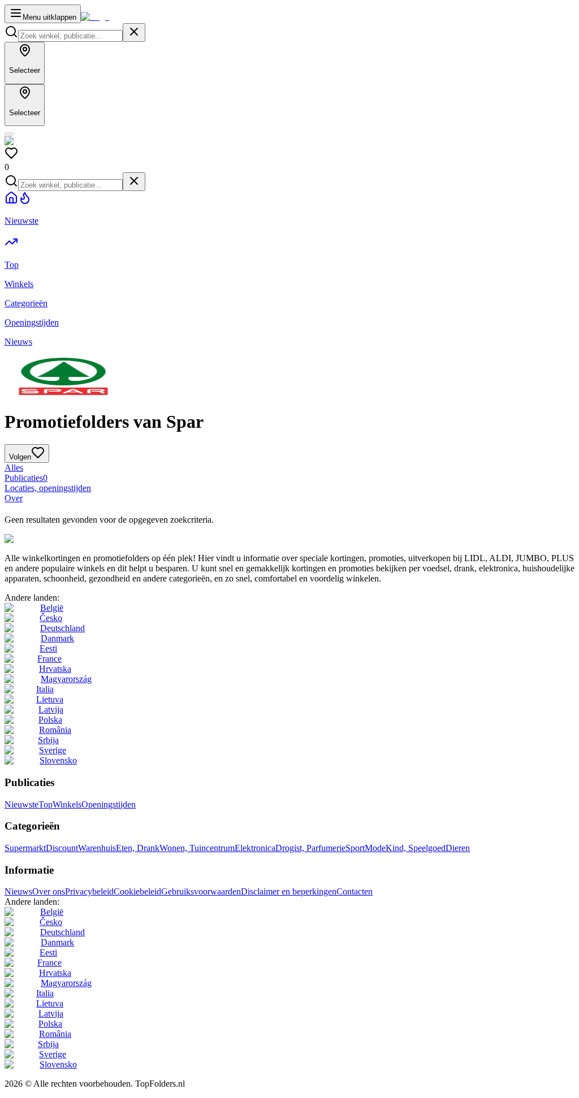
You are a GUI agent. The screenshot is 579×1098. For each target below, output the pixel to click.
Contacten (354, 891)
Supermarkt (25, 848)
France (49, 658)
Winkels (67, 804)
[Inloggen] (9, 134)
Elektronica (255, 848)
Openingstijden (108, 804)
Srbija (48, 740)
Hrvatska (55, 669)
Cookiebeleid (137, 891)
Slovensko (58, 760)
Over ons (48, 891)
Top (45, 804)
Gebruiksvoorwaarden (201, 891)
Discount (62, 848)
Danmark (57, 638)
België (51, 608)
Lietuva (49, 699)
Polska (50, 719)
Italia (45, 689)
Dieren (458, 848)
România (55, 730)
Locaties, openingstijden (48, 488)
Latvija (50, 709)
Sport (355, 848)
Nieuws (18, 891)
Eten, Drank (137, 848)
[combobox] (70, 36)
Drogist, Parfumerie (310, 848)
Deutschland (62, 628)
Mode (375, 848)
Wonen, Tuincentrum (197, 848)
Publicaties (26, 478)
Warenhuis (97, 848)
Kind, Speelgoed (416, 848)
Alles (14, 467)
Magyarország (66, 679)
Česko (51, 618)
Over (14, 498)
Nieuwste (21, 804)
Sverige (52, 750)
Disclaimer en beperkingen (288, 891)
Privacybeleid (89, 891)
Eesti (48, 648)
